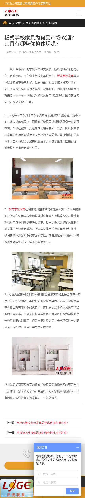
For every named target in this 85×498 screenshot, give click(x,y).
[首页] (5, 22)
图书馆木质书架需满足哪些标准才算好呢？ (43, 432)
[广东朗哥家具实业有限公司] (11, 12)
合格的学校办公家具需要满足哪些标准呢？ (43, 422)
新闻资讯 (36, 23)
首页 (25, 23)
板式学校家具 (65, 75)
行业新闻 (51, 23)
